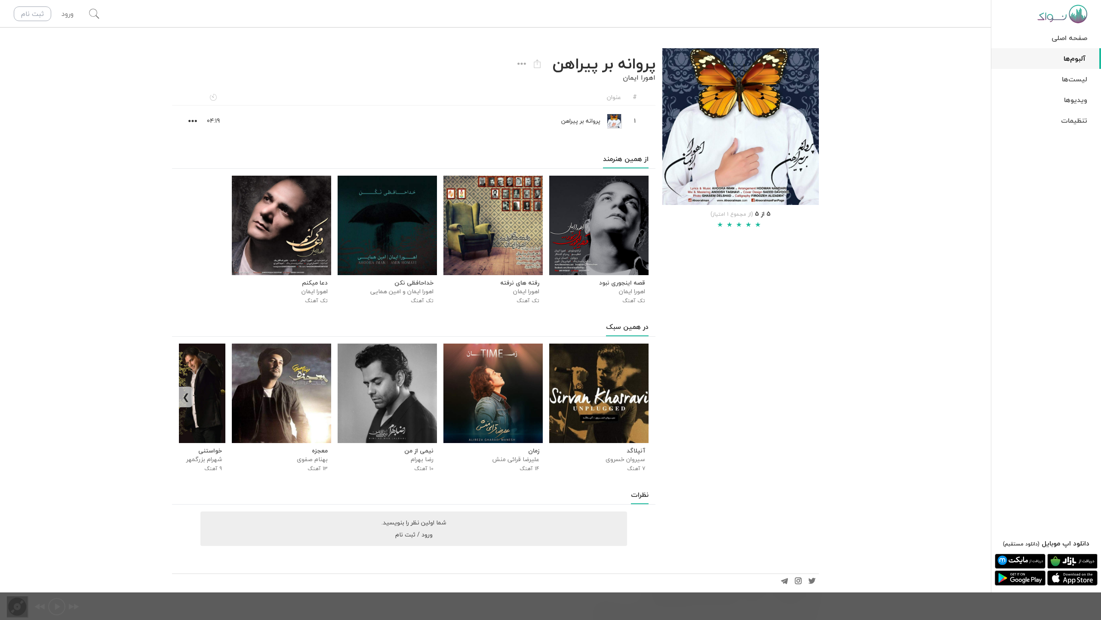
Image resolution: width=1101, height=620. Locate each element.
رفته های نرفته (519, 283)
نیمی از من (419, 450)
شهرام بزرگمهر (204, 459)
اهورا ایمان (639, 77)
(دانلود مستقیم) (1021, 544)
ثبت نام (32, 14)
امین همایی (385, 291)
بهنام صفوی (312, 459)
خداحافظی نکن (414, 283)
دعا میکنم (315, 283)
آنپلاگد (636, 450)
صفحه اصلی (1069, 38)
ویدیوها (1075, 100)
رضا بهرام (422, 459)
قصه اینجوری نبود (622, 283)
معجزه (320, 450)
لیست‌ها (1074, 79)
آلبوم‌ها (1075, 59)
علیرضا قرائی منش (515, 459)
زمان (533, 450)
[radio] (720, 225)
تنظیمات (1074, 121)
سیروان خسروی (625, 459)
